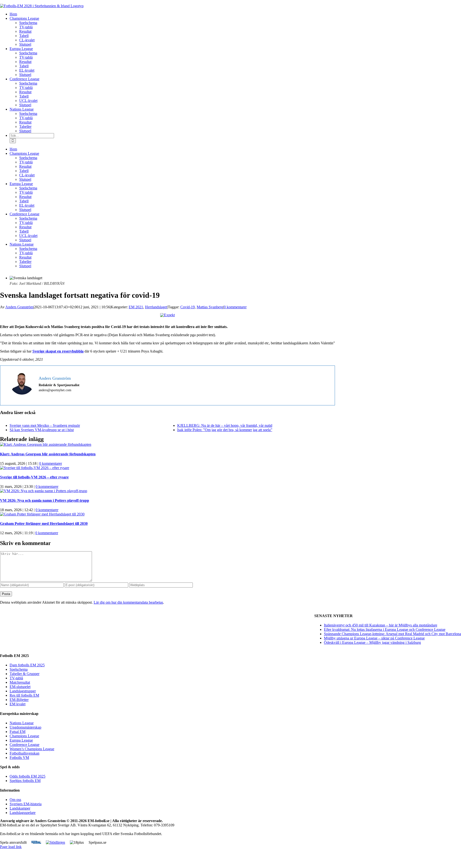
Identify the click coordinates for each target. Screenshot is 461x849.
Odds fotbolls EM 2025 (27, 776)
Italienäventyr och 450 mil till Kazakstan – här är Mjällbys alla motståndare (380, 625)
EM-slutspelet (20, 687)
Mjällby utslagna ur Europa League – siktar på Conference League (374, 638)
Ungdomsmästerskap (25, 727)
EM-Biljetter (19, 700)
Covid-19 (187, 307)
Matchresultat (20, 682)
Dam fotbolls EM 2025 (27, 665)
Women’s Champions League (32, 749)
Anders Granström (19, 307)
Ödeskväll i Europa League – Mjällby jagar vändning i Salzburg (372, 642)
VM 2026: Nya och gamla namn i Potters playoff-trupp (44, 500)
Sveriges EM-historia (26, 804)
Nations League (22, 723)
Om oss (15, 800)
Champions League (24, 736)
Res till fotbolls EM (24, 695)
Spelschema (19, 669)
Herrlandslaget (156, 307)
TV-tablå (16, 678)
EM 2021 (136, 307)
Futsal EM (17, 732)
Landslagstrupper (23, 691)
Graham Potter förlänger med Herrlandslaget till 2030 (44, 523)
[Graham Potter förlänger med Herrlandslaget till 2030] (42, 514)
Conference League (24, 745)
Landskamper (20, 808)
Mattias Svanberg (210, 307)
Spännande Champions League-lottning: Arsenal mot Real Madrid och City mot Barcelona (392, 634)
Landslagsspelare (23, 813)
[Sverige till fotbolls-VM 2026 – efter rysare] (34, 468)
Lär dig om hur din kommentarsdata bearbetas (128, 602)
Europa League (21, 740)
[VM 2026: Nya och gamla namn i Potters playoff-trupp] (43, 491)
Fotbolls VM (19, 758)
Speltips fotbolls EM (25, 781)
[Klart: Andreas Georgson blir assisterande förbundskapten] (45, 444)
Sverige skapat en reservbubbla (58, 351)
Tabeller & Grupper (24, 674)
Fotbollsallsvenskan (24, 753)
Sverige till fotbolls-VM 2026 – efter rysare (34, 477)
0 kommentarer (235, 307)
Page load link (11, 847)
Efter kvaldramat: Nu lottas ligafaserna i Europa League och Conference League (384, 629)
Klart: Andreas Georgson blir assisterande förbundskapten (48, 454)
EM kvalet (17, 704)
